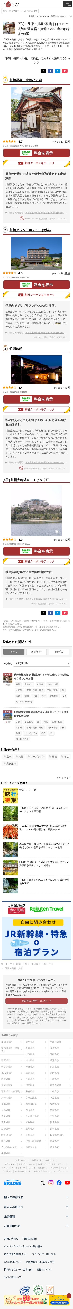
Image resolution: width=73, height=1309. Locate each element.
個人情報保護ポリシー (16, 1254)
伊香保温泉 (6, 1066)
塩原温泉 (30, 1072)
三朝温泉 (54, 1116)
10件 (67, 273)
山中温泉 (54, 1091)
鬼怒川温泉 (6, 1072)
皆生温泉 (30, 1122)
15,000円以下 (22, 739)
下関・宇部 (52, 690)
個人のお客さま (13, 1197)
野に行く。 (43, 1168)
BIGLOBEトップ (12, 1277)
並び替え (8, 663)
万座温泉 (30, 1066)
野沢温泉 (54, 1072)
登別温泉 (30, 1041)
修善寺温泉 (55, 1085)
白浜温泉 (30, 1110)
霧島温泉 (54, 1128)
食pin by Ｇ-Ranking (41, 1171)
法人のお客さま (13, 1207)
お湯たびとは (21, 1160)
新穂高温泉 (31, 1104)
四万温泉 (54, 1066)
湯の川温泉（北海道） (10, 1049)
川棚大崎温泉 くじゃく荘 (30, 480)
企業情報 (9, 1216)
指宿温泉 (5, 1153)
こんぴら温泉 (32, 1116)
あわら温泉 (6, 1097)
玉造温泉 (5, 1122)
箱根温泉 (5, 1141)
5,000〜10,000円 (24, 702)
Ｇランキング (10, 1164)
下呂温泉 (54, 1097)
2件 (68, 539)
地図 (43, 146)
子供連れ (29, 684)
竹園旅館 (16, 348)
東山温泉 (54, 1054)
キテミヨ (5, 1168)
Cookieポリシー (13, 1261)
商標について (44, 1269)
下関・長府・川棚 (35, 690)
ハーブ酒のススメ (60, 1171)
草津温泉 (54, 1060)
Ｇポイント (49, 1160)
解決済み (59, 651)
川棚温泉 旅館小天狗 (26, 80)
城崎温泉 (54, 1104)
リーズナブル (31, 733)
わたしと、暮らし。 (56, 1164)
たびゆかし (7, 1171)
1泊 (64, 696)
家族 (18, 684)
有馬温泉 (5, 1110)
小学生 (40, 684)
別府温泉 (5, 1128)
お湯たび (41, 1164)
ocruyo (32, 1164)
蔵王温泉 (5, 1060)
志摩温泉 (54, 1141)
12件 (67, 141)
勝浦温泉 (54, 1110)
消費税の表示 (29, 1238)
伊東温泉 (30, 1085)
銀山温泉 (30, 1060)
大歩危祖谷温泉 (9, 1147)
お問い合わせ (11, 1238)
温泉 (18, 696)
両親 (46, 722)
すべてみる (62, 777)
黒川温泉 (30, 1128)
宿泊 (27, 696)
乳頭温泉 (30, 1048)
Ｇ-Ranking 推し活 (22, 1171)
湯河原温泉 (6, 1085)
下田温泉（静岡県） (11, 1091)
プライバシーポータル (44, 1254)
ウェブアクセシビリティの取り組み (23, 1246)
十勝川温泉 (55, 1041)
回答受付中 (36, 651)
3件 (68, 387)
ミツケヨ (64, 1168)
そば (35, 696)
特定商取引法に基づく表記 (40, 1261)
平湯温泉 (5, 1104)
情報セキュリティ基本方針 (18, 1269)
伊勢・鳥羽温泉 (33, 1141)
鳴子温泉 (54, 1048)
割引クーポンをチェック (40, 163)
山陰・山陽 (53, 684)
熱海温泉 (54, 1147)
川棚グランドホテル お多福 (30, 230)
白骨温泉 (5, 1079)
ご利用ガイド (36, 1160)
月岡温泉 (30, 1079)
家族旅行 (54, 696)
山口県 (19, 690)
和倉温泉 (30, 1091)
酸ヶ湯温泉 (6, 1135)
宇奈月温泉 (31, 1097)
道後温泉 (5, 1116)
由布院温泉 (31, 1147)
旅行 (44, 696)
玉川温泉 (30, 1135)
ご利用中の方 (12, 1226)
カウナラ (54, 1168)
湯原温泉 (54, 1122)
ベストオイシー (18, 1168)
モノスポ (31, 1168)
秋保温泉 (30, 1054)
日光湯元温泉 (56, 1135)
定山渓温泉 (6, 1041)
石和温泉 (54, 1079)
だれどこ (22, 1164)
